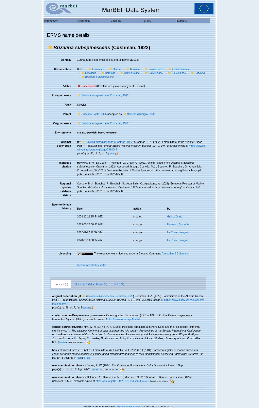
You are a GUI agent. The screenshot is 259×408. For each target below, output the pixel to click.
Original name (62, 123)
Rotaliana (90, 72)
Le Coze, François (178, 232)
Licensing (65, 253)
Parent (67, 114)
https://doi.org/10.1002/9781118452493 (118, 381)
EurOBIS (182, 20)
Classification (62, 69)
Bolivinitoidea (132, 72)
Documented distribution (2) (91, 284)
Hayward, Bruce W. (178, 224)
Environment (63, 132)
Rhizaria (135, 69)
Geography (83, 20)
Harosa (117, 69)
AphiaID (66, 59)
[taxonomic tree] (85, 265)
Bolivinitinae (179, 72)
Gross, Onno (174, 216)
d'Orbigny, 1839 (141, 114)
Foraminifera (156, 69)
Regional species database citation (65, 189)
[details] (112, 153)
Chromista (98, 69)
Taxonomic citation (64, 164)
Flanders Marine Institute (128, 406)
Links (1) (119, 284)
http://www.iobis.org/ (119, 319)
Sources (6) (61, 284)
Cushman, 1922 (105, 95)
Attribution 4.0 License (175, 253)
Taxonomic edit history (61, 206)
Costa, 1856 (94, 114)
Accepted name (61, 95)
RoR (79, 357)
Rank (68, 104)
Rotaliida (110, 72)
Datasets (116, 20)
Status (67, 86)
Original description (64, 143)
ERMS (147, 20)
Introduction (51, 20)
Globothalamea (181, 69)
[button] (50, 47)
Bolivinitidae (156, 72)
